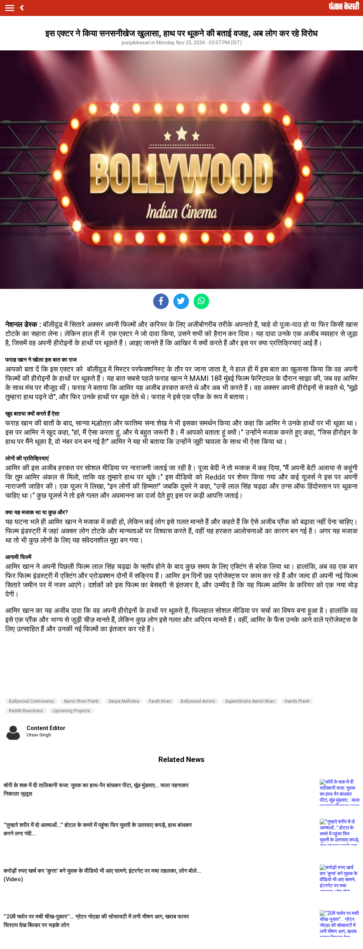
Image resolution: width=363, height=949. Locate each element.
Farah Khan (160, 701)
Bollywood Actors (198, 701)
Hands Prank (297, 701)
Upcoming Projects (71, 710)
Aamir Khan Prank (81, 701)
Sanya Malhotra (123, 701)
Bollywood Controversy (31, 701)
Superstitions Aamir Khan (250, 701)
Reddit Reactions (26, 710)
